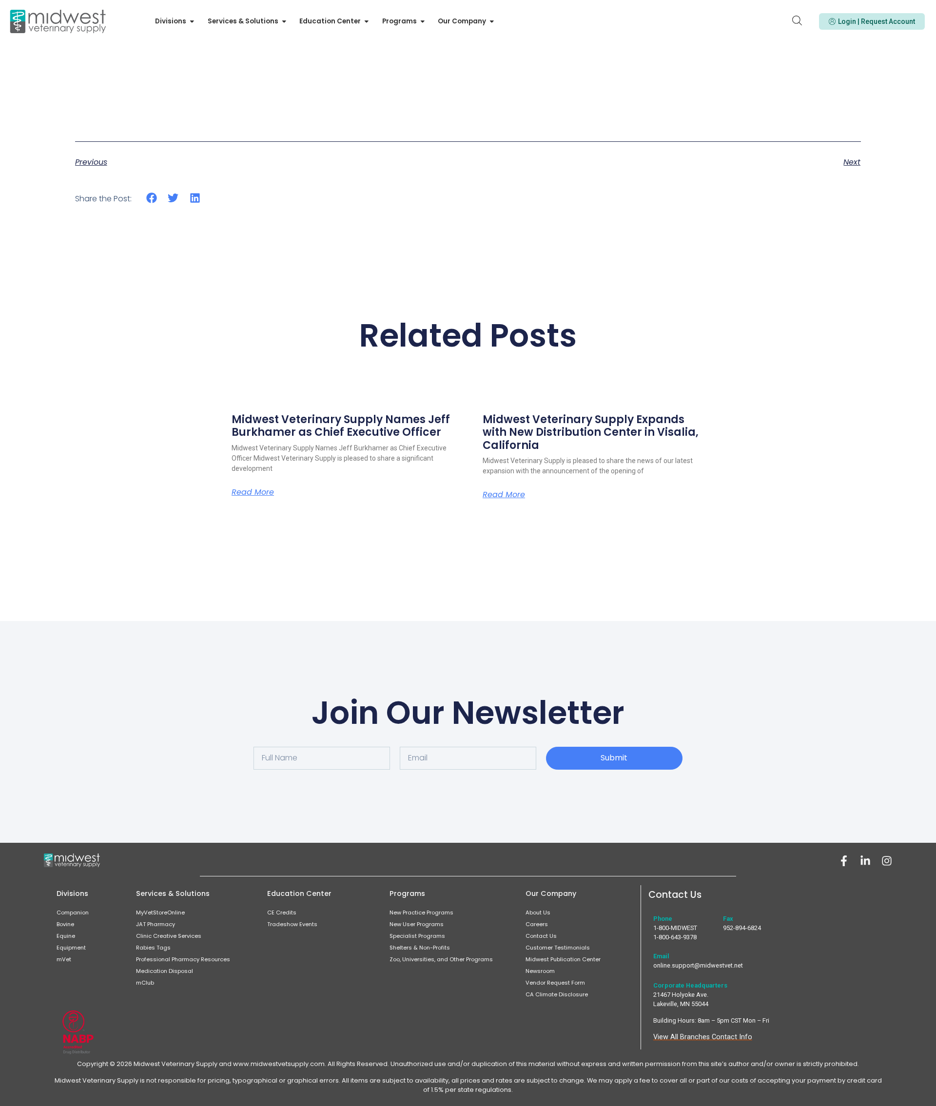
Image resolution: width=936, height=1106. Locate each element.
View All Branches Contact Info (702, 1037)
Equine (66, 936)
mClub (145, 983)
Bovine (65, 924)
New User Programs (417, 924)
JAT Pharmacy (155, 924)
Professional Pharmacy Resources (183, 959)
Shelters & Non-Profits (420, 947)
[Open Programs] (422, 21)
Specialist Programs (417, 936)
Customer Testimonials (558, 947)
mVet (64, 959)
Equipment (71, 947)
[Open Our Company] (491, 21)
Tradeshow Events (292, 924)
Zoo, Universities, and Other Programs (441, 959)
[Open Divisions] (192, 21)
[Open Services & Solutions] (284, 21)
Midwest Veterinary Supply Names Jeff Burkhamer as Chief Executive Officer (341, 426)
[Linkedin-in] (865, 860)
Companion (73, 912)
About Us (538, 912)
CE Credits (281, 912)
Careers (537, 924)
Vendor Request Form (555, 983)
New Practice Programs (421, 912)
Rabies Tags (153, 947)
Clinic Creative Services (168, 936)
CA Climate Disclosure (557, 994)
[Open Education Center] (366, 21)
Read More (253, 492)
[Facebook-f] (843, 860)
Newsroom (540, 971)
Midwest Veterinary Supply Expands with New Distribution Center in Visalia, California (591, 432)
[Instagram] (886, 860)
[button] (151, 198)
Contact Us (541, 936)
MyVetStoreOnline (160, 912)
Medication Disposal (164, 971)
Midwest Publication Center (563, 959)
